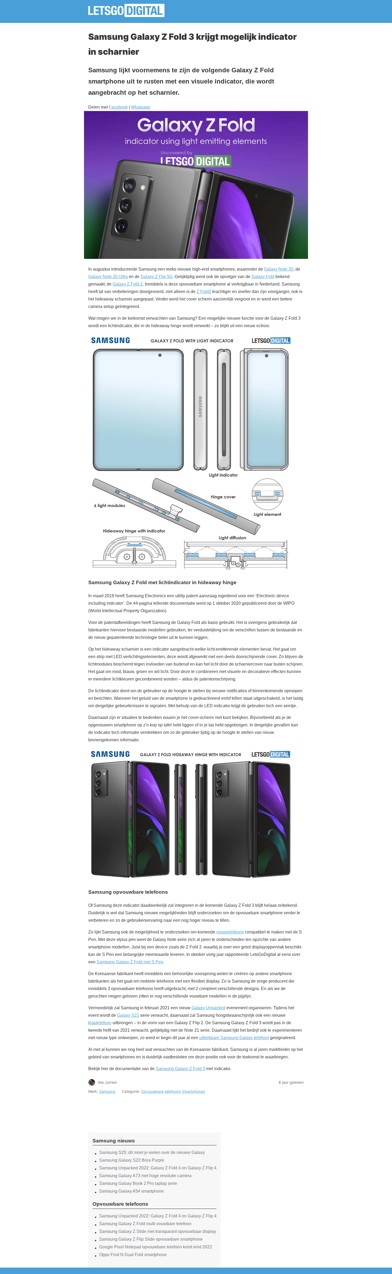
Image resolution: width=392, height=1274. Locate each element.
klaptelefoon (99, 1022)
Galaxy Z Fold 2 (128, 284)
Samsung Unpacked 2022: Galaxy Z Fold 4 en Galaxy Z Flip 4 (158, 1168)
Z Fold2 (204, 291)
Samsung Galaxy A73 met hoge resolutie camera (145, 1175)
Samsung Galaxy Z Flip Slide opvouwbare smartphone (151, 1239)
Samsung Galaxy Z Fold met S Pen (130, 962)
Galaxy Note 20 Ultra (108, 276)
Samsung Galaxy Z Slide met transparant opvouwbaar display (157, 1231)
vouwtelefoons (230, 932)
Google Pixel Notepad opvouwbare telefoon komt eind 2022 (155, 1247)
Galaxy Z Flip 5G (157, 276)
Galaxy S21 (128, 1015)
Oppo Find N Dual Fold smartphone (133, 1254)
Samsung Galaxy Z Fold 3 (180, 1068)
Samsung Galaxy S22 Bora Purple (131, 1160)
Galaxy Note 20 (278, 269)
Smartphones (193, 1091)
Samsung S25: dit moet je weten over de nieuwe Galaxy (152, 1152)
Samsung (107, 1091)
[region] (154, 1108)
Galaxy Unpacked (208, 1008)
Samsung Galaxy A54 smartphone (131, 1191)
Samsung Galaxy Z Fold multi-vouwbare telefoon (145, 1223)
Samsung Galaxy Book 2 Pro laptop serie (138, 1183)
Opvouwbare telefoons (161, 1091)
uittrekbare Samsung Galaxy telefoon (234, 1037)
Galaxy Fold (262, 276)
